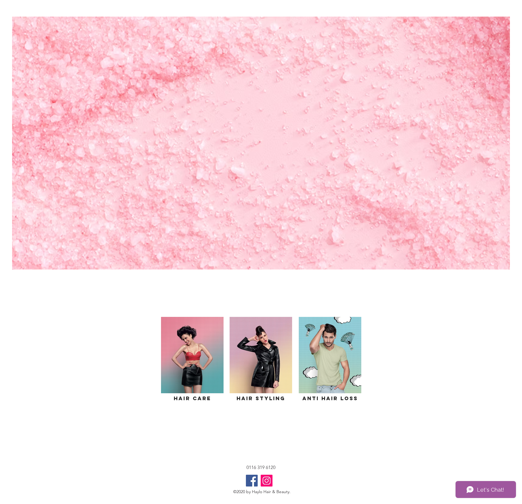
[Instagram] (266, 480)
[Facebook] (252, 480)
